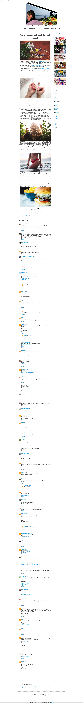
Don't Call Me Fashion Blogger (26, 344)
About (59, 28)
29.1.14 (30, 335)
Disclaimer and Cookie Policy (50, 28)
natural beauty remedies (36, 65)
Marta (22, 499)
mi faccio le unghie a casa (44, 68)
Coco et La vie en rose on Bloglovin (27, 562)
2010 (55, 127)
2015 (55, 96)
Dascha (22, 661)
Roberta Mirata (24, 637)
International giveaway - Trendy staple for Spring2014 (30, 564)
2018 (55, 92)
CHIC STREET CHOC (24, 552)
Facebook (23, 345)
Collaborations (32, 28)
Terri (22, 439)
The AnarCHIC (23, 576)
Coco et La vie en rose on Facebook (27, 563)
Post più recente (22, 686)
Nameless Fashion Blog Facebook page (27, 372)
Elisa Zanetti (23, 369)
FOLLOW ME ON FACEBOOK (25, 551)
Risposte (23, 264)
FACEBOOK (23, 364)
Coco (22, 556)
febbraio (56, 112)
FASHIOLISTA (35, 212)
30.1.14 (25, 499)
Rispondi (22, 230)
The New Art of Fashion (25, 624)
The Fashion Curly (24, 427)
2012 (55, 124)
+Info (52, 702)
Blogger (46, 695)
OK (54, 702)
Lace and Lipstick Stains (25, 656)
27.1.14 (26, 422)
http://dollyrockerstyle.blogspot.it (26, 594)
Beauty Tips (25, 215)
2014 (55, 97)
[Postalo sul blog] (29, 215)
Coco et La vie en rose (25, 561)
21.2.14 (25, 661)
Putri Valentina (24, 242)
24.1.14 (28, 233)
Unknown (23, 291)
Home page (24, 28)
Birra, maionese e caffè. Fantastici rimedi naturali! (59, 116)
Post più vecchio (48, 686)
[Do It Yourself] (60, 77)
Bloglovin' (23, 346)
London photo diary (58, 121)
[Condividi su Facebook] (31, 215)
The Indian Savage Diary (25, 536)
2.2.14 (26, 628)
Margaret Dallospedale (25, 533)
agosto (56, 104)
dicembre (57, 98)
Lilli (22, 402)
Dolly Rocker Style (24, 589)
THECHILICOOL (23, 363)
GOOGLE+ (40, 212)
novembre (57, 100)
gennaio (56, 113)
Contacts (39, 28)
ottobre (56, 101)
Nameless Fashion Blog (25, 371)
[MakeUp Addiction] (60, 85)
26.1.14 (30, 265)
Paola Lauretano (24, 408)
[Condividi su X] (30, 215)
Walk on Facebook (24, 584)
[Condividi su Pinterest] (32, 215)
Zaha (22, 653)
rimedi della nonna (41, 61)
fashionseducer (24, 492)
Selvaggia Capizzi (24, 342)
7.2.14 (26, 645)
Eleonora (25, 265)
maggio (56, 108)
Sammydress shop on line (32, 276)
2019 (55, 90)
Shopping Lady (24, 272)
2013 (55, 123)
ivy (21, 393)
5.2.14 (28, 637)
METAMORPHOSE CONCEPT (26, 641)
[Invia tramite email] (28, 215)
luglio (56, 105)
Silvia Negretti (24, 453)
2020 (55, 89)
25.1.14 (33, 256)
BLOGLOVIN (31, 212)
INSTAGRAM (23, 279)
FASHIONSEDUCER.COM (25, 495)
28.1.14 (26, 472)
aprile (56, 109)
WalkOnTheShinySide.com (25, 583)
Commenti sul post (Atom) (26, 687)
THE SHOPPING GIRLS (25, 278)
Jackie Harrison (24, 233)
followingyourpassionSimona (26, 256)
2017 (55, 93)
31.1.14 (27, 576)
